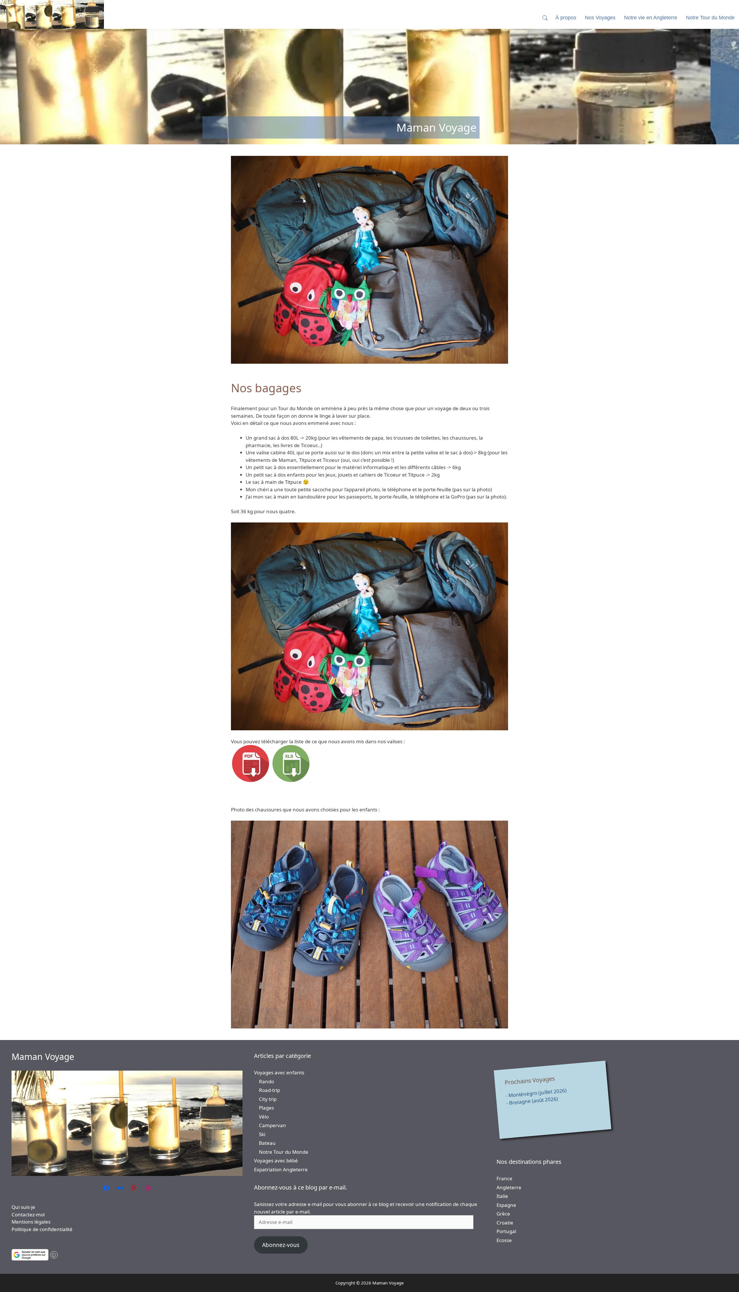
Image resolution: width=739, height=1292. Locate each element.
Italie (502, 1196)
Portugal (506, 1231)
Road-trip (269, 1090)
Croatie (505, 1222)
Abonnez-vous (280, 1245)
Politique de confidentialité (42, 1229)
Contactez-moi (28, 1214)
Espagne (506, 1205)
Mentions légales (31, 1221)
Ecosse (504, 1240)
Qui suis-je (23, 1207)
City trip (268, 1099)
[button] (545, 17)
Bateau (267, 1143)
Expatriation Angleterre (281, 1169)
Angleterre (509, 1187)
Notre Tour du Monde (283, 1152)
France (504, 1178)
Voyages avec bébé (276, 1160)
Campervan (272, 1125)
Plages (266, 1107)
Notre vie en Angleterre (650, 17)
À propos (565, 17)
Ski (262, 1134)
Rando (266, 1081)
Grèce (503, 1213)
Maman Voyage (43, 1057)
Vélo (264, 1116)
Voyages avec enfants (279, 1072)
